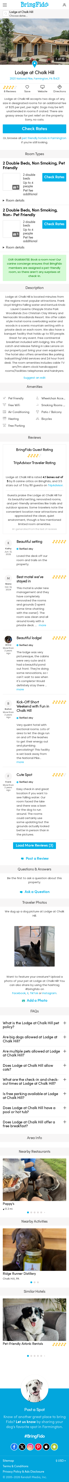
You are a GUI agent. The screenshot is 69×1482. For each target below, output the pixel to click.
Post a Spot (34, 1409)
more (42, 625)
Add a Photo (36, 1000)
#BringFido (34, 1436)
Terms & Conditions (15, 1466)
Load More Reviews (34, 845)
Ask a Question (36, 891)
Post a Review (37, 858)
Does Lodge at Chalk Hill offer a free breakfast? (29, 1124)
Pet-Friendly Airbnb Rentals (23, 1344)
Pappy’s (8, 1204)
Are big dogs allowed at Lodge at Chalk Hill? (30, 1039)
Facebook (19, 993)
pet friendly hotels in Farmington (44, 138)
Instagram (49, 993)
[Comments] (23, 963)
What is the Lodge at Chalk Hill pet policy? (31, 1025)
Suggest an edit (35, 378)
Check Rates (34, 128)
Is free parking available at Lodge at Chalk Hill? (30, 1096)
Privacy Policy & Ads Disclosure (23, 1471)
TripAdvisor (55, 485)
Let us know (26, 1422)
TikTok (34, 993)
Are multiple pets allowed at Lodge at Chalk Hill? (31, 1053)
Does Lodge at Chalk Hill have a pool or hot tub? (29, 1110)
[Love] (18, 963)
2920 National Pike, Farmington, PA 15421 (34, 78)
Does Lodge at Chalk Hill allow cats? (28, 1067)
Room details (15, 200)
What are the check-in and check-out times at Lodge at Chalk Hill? (31, 1081)
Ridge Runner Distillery (19, 1274)
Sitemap (8, 1461)
